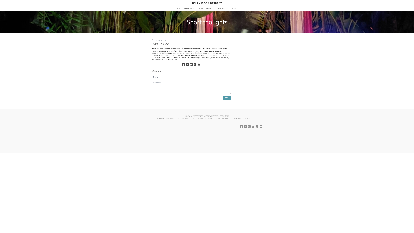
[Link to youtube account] (261, 126)
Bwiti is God (160, 44)
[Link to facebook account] (241, 126)
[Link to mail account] (253, 126)
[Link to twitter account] (245, 126)
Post (227, 98)
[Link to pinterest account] (257, 126)
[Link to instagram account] (249, 126)
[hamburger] (142, 3)
